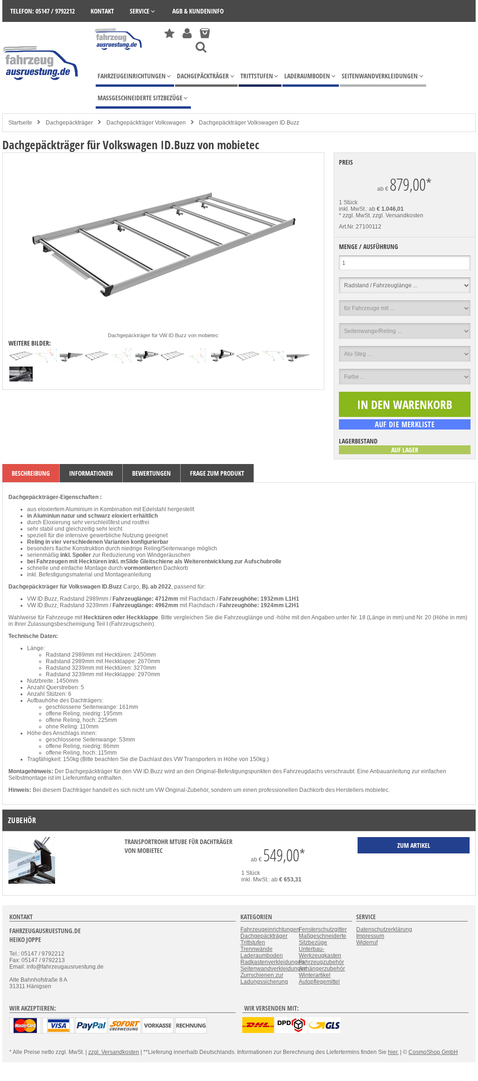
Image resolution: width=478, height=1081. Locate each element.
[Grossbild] (163, 329)
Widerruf (367, 942)
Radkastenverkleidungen (272, 962)
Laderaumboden (261, 955)
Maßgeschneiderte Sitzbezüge (322, 939)
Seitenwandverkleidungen (273, 968)
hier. (393, 1052)
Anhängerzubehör (322, 968)
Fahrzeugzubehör (321, 962)
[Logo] (41, 94)
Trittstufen (252, 942)
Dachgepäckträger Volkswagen (146, 122)
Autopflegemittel (319, 981)
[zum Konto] (187, 33)
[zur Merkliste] (169, 33)
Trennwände (256, 949)
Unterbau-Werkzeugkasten (320, 952)
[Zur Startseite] (118, 52)
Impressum (370, 936)
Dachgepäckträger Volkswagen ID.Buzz (249, 122)
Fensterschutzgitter (323, 929)
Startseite (20, 122)
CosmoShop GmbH (433, 1052)
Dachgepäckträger (69, 122)
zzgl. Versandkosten (398, 215)
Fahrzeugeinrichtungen (270, 929)
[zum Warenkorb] (204, 33)
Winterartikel (314, 975)
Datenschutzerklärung (384, 929)
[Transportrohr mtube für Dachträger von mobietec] (31, 882)
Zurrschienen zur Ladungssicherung (264, 978)
